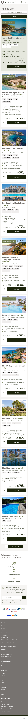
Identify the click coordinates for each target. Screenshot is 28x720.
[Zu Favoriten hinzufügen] (4, 66)
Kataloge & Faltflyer (6, 711)
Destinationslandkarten (7, 706)
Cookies (3, 665)
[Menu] (25, 2)
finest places (15, 268)
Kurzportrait (4, 628)
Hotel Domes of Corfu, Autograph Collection (11, 258)
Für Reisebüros (4, 632)
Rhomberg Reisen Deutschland (9, 639)
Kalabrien (3, 687)
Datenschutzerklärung (6, 654)
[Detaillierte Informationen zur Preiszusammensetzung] (10, 62)
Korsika (3, 673)
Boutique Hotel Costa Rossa (13, 203)
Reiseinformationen (6, 661)
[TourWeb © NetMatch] (25, 718)
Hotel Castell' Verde (10, 516)
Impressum (3, 649)
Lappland (3, 694)
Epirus (2, 680)
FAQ (2, 663)
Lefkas (2, 678)
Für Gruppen (4, 635)
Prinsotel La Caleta (10, 315)
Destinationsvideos (6, 701)
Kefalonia (3, 675)
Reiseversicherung (5, 659)
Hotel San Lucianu (9, 468)
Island (2, 692)
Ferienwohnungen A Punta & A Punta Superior (13, 93)
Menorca (3, 685)
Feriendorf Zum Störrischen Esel (13, 39)
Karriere (3, 630)
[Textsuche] (22, 2)
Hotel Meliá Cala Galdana (12, 149)
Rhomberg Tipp (6, 47)
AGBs (2, 652)
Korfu (2, 682)
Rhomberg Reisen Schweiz (8, 642)
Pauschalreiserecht (6, 656)
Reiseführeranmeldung (6, 708)
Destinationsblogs (5, 704)
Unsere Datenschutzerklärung (9, 602)
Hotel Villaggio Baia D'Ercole (13, 366)
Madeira (3, 689)
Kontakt (3, 626)
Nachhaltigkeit (6, 157)
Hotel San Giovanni (10, 419)
